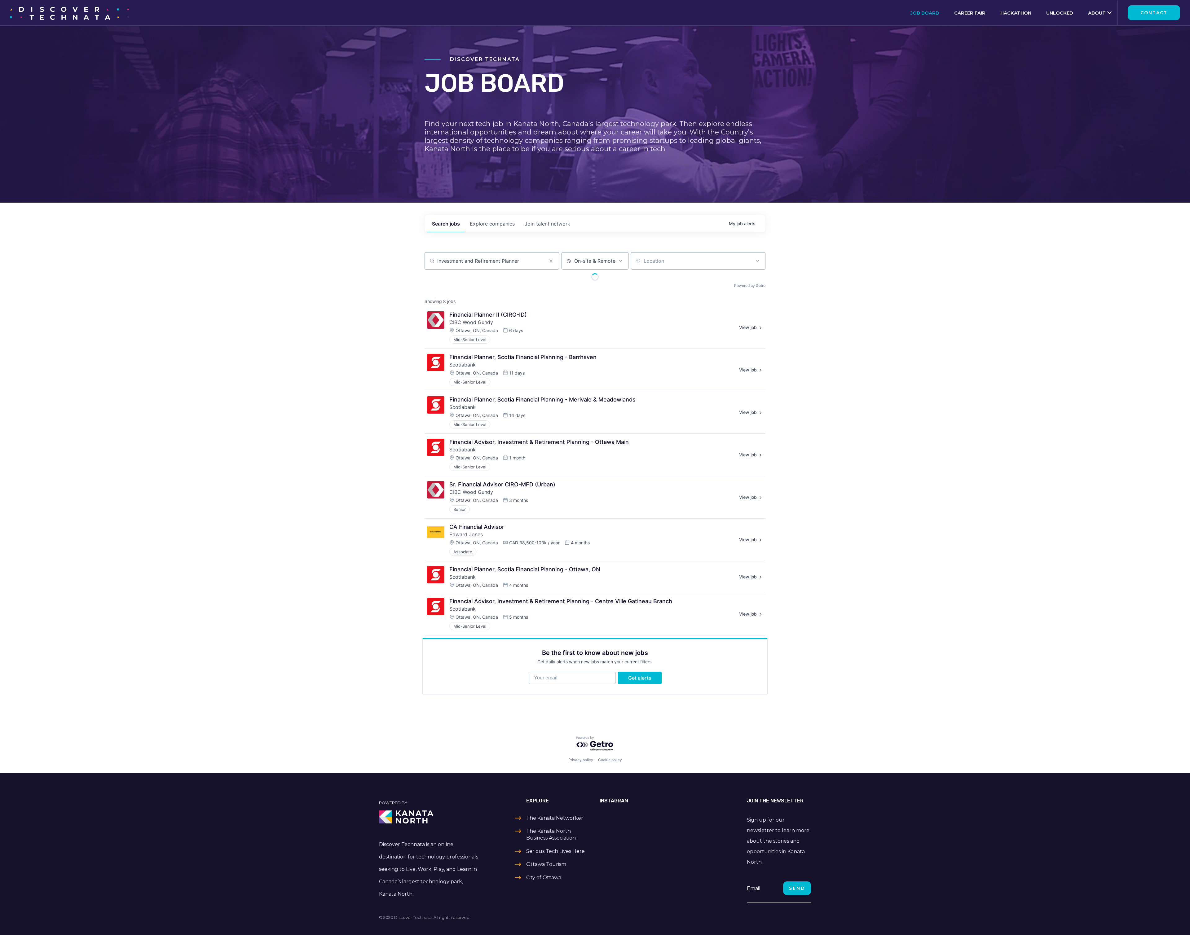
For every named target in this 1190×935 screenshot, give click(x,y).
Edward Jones (466, 534)
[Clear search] (551, 261)
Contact (1153, 12)
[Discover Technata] (69, 12)
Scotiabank (462, 365)
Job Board (924, 13)
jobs (446, 224)
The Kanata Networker (554, 818)
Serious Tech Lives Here (555, 851)
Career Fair (969, 13)
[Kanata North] (429, 816)
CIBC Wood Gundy (471, 322)
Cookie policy (610, 759)
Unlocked (1059, 13)
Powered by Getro (749, 285)
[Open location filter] (757, 261)
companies (492, 224)
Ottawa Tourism (546, 864)
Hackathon (1015, 13)
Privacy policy (580, 759)
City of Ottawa (543, 877)
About (1097, 13)
